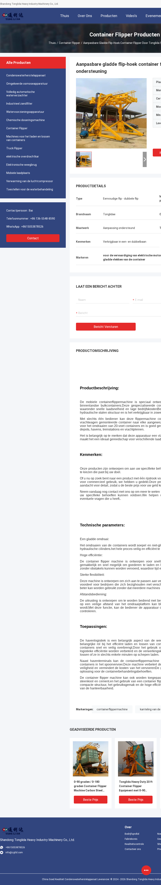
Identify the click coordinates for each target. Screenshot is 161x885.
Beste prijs (90, 800)
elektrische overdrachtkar (22, 156)
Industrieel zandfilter (19, 103)
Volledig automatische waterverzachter (20, 93)
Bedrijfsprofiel (132, 834)
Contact (33, 238)
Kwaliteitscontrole (134, 844)
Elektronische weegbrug (21, 164)
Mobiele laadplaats (18, 172)
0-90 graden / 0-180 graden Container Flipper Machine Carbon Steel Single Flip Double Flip (90, 786)
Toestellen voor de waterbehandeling (29, 189)
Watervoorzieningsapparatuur (25, 111)
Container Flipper (69, 42)
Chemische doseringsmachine (25, 120)
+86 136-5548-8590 (42, 218)
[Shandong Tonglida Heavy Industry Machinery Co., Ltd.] (13, 15)
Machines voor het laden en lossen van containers (28, 138)
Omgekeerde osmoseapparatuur (27, 83)
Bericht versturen (106, 327)
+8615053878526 (32, 226)
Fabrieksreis (131, 839)
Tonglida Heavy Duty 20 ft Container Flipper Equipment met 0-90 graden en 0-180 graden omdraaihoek (136, 786)
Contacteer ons (133, 849)
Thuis (52, 42)
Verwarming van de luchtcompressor (29, 181)
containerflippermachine (112, 709)
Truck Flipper (14, 148)
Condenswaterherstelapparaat (26, 75)
